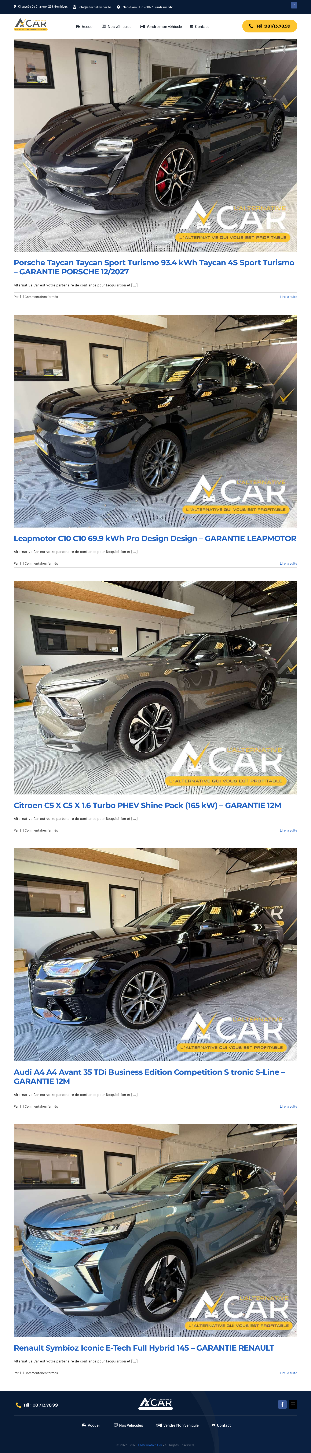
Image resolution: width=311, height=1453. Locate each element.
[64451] (31, 20)
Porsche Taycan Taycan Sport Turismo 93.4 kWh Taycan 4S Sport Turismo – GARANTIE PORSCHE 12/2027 (154, 267)
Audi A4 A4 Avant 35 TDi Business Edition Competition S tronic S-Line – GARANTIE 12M (149, 1076)
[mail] (293, 1404)
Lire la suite (288, 297)
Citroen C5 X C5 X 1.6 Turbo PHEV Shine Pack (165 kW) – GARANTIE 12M (147, 805)
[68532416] (155, 1399)
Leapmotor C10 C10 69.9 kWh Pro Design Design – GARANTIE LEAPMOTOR (155, 538)
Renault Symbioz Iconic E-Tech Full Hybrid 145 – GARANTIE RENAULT (144, 1348)
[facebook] (294, 5)
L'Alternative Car (150, 1445)
